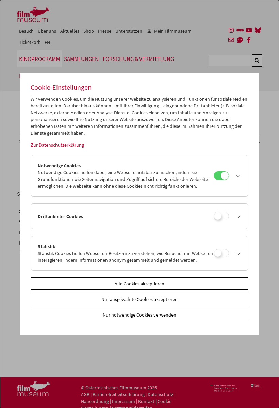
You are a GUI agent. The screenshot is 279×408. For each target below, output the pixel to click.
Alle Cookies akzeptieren (139, 283)
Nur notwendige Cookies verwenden (139, 315)
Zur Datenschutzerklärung (57, 145)
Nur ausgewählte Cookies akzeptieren (139, 299)
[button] (236, 175)
